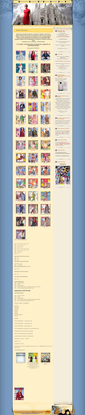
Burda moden (29, 48)
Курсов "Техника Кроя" (65, 121)
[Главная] (42, 12)
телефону (66, 68)
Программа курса (34, 1)
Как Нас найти (62, 69)
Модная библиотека (22, 30)
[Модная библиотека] (62, 175)
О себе (41, 1)
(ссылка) (62, 64)
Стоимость (62, 1)
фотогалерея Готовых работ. (63, 123)
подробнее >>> (65, 48)
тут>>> (64, 112)
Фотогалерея (47, 1)
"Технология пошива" (66, 99)
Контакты (68, 1)
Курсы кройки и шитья (24, 1)
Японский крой (54, 1)
